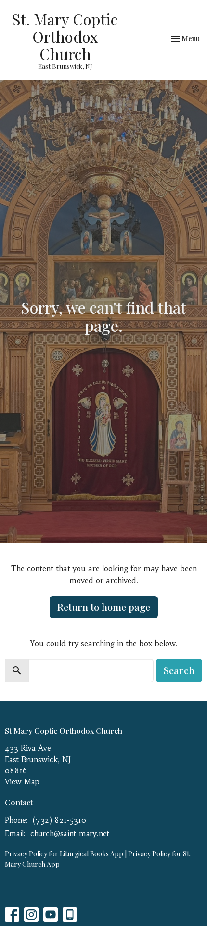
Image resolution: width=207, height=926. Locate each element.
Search (179, 670)
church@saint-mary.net (69, 833)
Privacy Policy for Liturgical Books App (64, 853)
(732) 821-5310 (59, 820)
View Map (22, 781)
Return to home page (103, 606)
